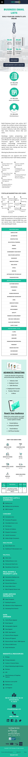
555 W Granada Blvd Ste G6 (14, 698)
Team (25, 752)
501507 (4, 488)
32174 (15, 701)
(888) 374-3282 (14, 716)
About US (19, 752)
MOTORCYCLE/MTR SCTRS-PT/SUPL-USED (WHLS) (12, 490)
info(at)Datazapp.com (14, 709)
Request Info (14, 755)
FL (12, 701)
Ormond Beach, (14, 700)
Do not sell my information (7, 752)
